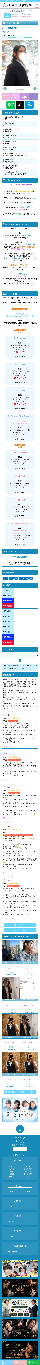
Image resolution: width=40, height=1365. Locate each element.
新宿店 (12, 1169)
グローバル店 (12, 1251)
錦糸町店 (12, 1176)
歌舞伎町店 (28, 1169)
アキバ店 (28, 1171)
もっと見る (20, 925)
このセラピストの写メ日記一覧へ (21, 1092)
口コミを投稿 (21, 930)
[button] (17, 89)
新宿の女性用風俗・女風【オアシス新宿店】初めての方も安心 (20, 0)
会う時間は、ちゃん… (11, 1080)
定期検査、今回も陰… (29, 1005)
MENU (37, 6)
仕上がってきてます (11, 1042)
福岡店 (12, 1237)
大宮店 (28, 1191)
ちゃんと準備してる (29, 1042)
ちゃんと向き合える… (11, 1005)
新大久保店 (28, 1174)
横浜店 (12, 1191)
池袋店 (12, 1171)
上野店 (12, 1174)
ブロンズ (5, 32)
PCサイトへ (20, 1149)
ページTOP (20, 1127)
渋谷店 (28, 1167)
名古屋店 (12, 1221)
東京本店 (12, 1167)
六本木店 (28, 1176)
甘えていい (10, 968)
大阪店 (12, 1206)
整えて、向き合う (29, 1080)
